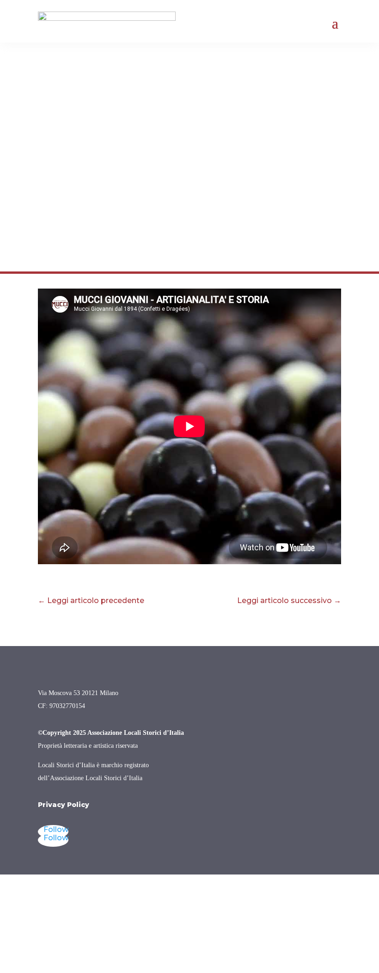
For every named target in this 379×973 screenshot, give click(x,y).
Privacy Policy (63, 805)
